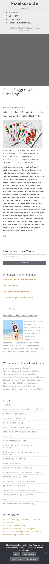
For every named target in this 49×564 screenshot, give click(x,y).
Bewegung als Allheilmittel (15, 418)
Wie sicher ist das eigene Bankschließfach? (22, 531)
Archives (7, 405)
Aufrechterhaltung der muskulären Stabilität (22, 409)
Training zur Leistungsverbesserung (19, 490)
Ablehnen (29, 554)
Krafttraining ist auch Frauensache (18, 459)
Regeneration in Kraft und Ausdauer (19, 481)
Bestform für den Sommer (14, 414)
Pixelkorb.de (24, 3)
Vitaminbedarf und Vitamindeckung (18, 503)
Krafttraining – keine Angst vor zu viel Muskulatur (19, 446)
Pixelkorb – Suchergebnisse (15, 476)
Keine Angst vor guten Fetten (16, 441)
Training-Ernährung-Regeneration (18, 494)
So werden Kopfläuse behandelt (17, 534)
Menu (24, 8)
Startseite (13, 12)
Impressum (14, 19)
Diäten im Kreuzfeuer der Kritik (17, 427)
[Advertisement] (24, 60)
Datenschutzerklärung (19, 22)
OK (16, 554)
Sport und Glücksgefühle (14, 485)
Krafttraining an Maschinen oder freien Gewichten (20, 453)
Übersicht (13, 15)
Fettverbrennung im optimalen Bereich (20, 432)
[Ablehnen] (45, 552)
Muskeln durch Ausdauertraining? (18, 468)
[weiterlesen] (31, 351)
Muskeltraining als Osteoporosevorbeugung (22, 472)
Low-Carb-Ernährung (12, 463)
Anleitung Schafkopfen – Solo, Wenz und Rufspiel (23, 114)
